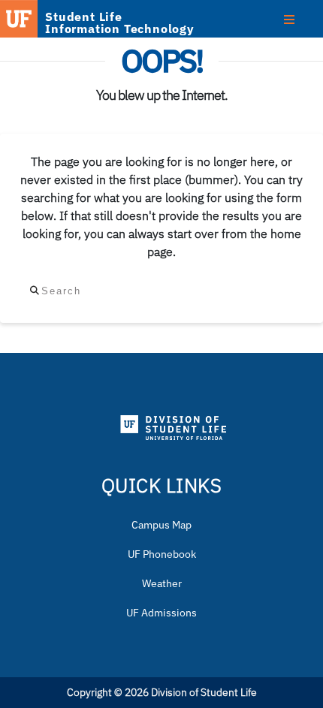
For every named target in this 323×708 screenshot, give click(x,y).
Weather (162, 583)
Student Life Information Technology (120, 23)
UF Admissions (161, 612)
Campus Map (161, 525)
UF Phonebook (162, 554)
